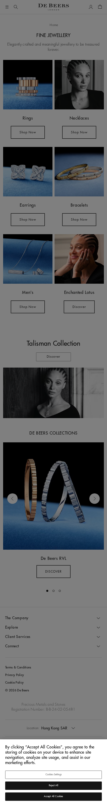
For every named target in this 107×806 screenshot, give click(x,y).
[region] (53, 772)
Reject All (53, 785)
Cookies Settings (53, 774)
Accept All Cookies (53, 796)
